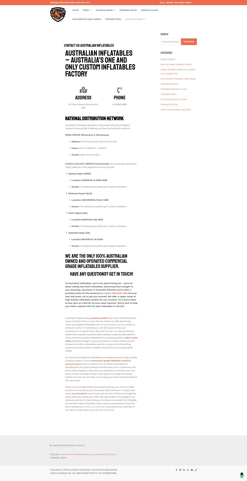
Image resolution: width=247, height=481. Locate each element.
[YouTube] (192, 470)
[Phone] (196, 470)
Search (189, 41)
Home (75, 10)
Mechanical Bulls (169, 104)
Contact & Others (134, 19)
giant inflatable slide (116, 293)
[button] (176, 2)
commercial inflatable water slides (178, 79)
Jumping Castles (104, 10)
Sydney (112, 454)
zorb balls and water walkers (86, 19)
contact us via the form (95, 407)
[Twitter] (180, 470)
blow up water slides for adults (176, 64)
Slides (86, 10)
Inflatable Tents (113, 19)
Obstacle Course (149, 10)
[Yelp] (188, 470)
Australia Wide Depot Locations (68, 445)
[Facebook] (176, 470)
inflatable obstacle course (174, 89)
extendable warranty (114, 324)
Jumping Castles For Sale (173, 99)
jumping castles (99, 318)
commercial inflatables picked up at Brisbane (83, 454)
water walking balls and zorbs (176, 109)
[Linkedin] (184, 470)
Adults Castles (168, 59)
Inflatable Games (128, 10)
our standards (79, 393)
